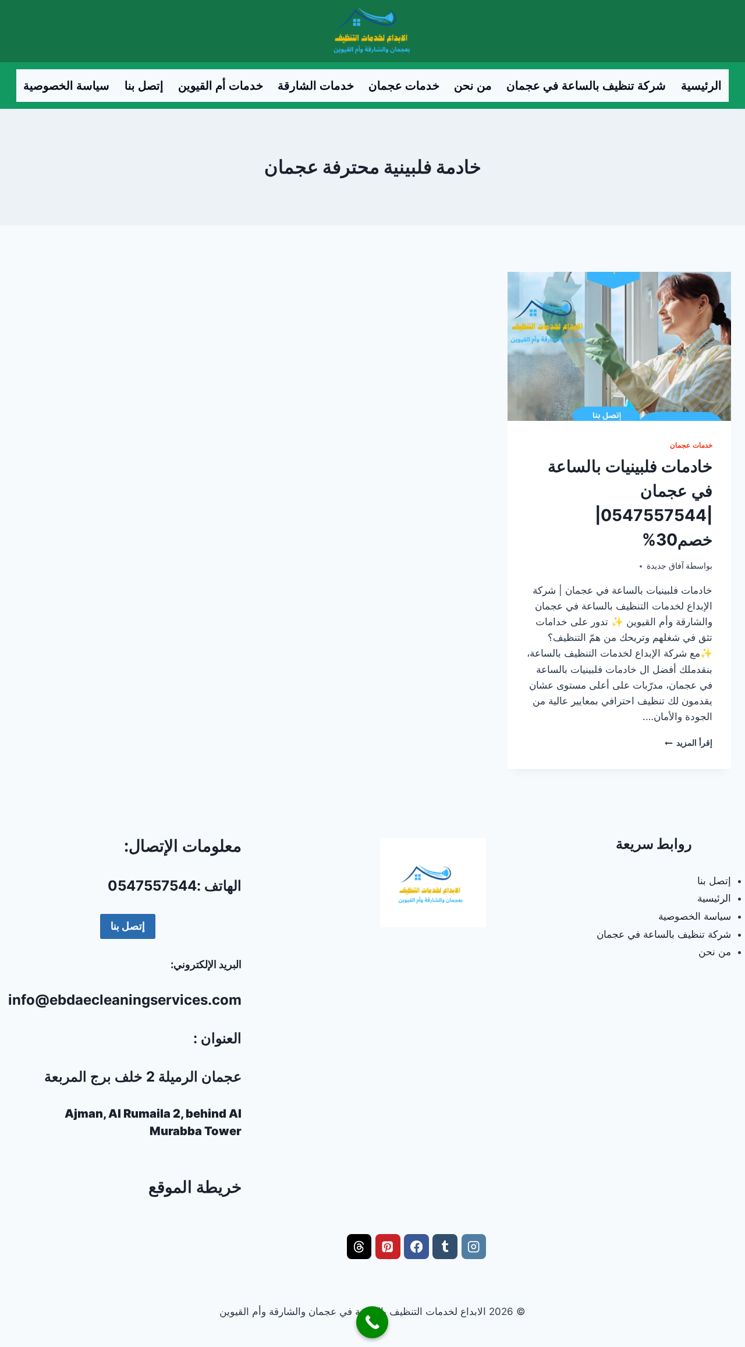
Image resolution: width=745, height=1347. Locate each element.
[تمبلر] (444, 1246)
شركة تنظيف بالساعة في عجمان (586, 86)
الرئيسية (701, 86)
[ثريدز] (359, 1246)
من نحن (473, 86)
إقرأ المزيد (688, 742)
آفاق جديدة (665, 565)
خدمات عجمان (403, 86)
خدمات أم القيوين (220, 86)
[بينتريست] (387, 1246)
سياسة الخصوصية (66, 86)
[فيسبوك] (416, 1246)
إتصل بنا (144, 86)
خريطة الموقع (195, 1187)
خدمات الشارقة (316, 86)
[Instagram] (474, 1246)
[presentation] (619, 346)
